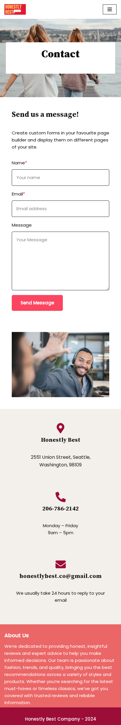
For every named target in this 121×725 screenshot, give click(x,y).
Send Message (37, 303)
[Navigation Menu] (110, 9)
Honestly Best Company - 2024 (60, 719)
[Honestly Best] (15, 9)
